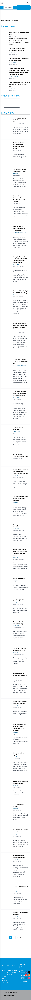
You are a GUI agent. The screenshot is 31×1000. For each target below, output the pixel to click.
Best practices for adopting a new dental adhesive (20, 675)
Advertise (10, 966)
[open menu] (2, 3)
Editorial (14, 966)
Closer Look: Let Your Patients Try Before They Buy (20, 361)
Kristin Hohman (17, 431)
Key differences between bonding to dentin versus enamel (20, 831)
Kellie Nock (14, 52)
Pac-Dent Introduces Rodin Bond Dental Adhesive (19, 120)
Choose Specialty (8, 7)
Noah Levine (14, 76)
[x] (29, 972)
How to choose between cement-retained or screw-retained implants (20, 471)
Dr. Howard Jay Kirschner (19, 365)
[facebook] (26, 972)
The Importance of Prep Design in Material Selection (20, 498)
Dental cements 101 (19, 578)
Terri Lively (16, 264)
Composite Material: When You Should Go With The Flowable (19, 393)
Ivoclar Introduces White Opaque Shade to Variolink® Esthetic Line (19, 84)
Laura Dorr (16, 475)
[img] (15, 2)
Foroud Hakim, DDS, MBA (19, 232)
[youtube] (26, 975)
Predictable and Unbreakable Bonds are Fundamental (20, 228)
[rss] (29, 975)
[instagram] (29, 978)
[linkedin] (26, 978)
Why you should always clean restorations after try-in (20, 888)
